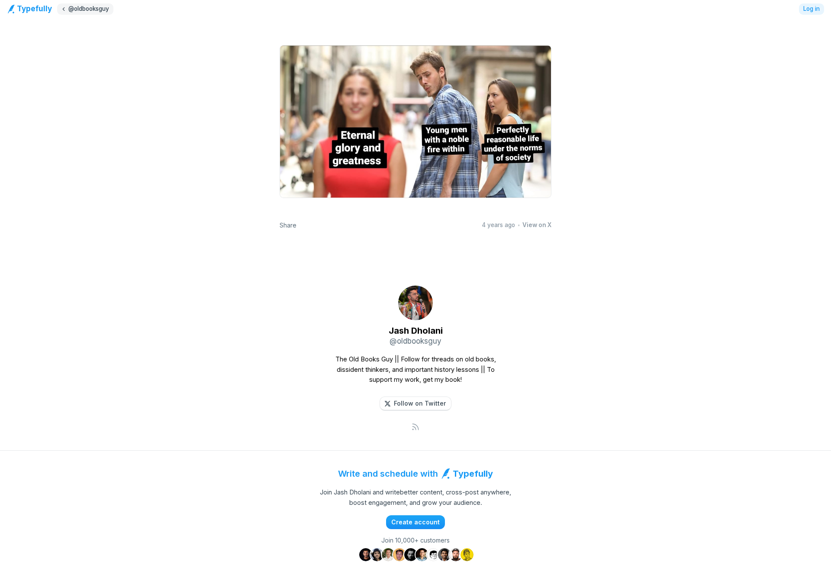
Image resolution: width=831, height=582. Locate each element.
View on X (536, 224)
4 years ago (498, 224)
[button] (415, 403)
